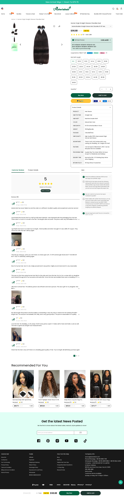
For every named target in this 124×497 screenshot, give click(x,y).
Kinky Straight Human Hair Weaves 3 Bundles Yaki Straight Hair (100, 393)
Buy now (81, 95)
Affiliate (31, 457)
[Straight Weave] (14, 32)
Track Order (119, 14)
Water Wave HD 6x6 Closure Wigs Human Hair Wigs (74, 400)
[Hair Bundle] (14, 39)
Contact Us (4, 460)
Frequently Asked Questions (64, 465)
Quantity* (74, 89)
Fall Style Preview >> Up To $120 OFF (62, 2)
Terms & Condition (6, 467)
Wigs (10, 14)
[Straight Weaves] (14, 25)
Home (3, 14)
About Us (3, 457)
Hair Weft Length (76, 57)
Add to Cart (103, 95)
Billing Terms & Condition (8, 470)
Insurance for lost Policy (35, 470)
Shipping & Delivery (34, 462)
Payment (31, 460)
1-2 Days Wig (60, 467)
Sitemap (59, 460)
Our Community (5, 462)
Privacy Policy (5, 465)
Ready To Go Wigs (44, 14)
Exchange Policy (33, 467)
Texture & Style (30, 14)
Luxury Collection (70, 14)
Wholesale (32, 472)
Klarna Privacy (5, 472)
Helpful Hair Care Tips (63, 462)
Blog (58, 457)
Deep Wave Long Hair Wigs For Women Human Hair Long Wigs (48, 400)
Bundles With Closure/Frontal (102, 14)
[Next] (79, 356)
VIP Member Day (85, 14)
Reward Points (61, 470)
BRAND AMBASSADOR (35, 475)
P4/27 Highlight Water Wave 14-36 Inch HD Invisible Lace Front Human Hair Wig (23, 400)
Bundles (19, 14)
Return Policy (32, 465)
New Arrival (57, 14)
